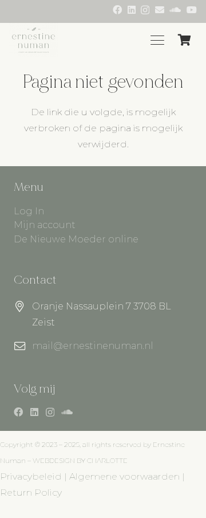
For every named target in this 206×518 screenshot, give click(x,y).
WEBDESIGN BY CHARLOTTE (80, 460)
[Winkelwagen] (184, 40)
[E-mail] (159, 9)
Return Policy (31, 492)
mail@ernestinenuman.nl (92, 345)
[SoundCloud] (175, 9)
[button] (157, 40)
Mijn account (45, 224)
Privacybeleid (31, 476)
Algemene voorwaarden (124, 476)
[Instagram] (145, 10)
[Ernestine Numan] (33, 40)
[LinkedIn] (132, 9)
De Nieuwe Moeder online (76, 239)
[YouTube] (192, 9)
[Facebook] (117, 9)
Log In (29, 211)
